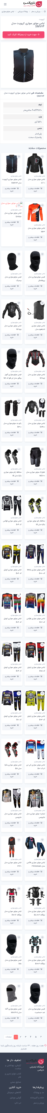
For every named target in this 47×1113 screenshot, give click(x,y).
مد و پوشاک (38, 1092)
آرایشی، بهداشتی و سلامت (13, 1067)
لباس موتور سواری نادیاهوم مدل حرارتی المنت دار (38, 329)
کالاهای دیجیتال (14, 1092)
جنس (39, 128)
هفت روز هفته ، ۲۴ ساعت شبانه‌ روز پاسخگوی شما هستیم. (22, 1047)
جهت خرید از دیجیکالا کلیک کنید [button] (21, 34)
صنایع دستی (15, 1082)
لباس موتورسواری (8, 11)
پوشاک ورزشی (23, 11)
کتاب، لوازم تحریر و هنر (13, 1075)
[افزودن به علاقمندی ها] (42, 157)
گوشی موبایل (15, 1098)
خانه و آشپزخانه (37, 1098)
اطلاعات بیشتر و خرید (33, 190)
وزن (40, 116)
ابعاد (40, 104)
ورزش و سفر (35, 11)
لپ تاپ (17, 1103)
